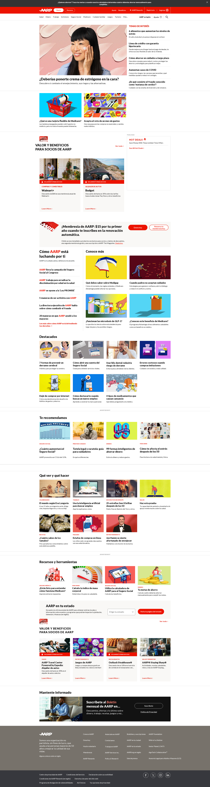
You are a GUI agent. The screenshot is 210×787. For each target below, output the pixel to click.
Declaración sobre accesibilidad (101, 775)
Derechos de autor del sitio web (86, 779)
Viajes (44, 659)
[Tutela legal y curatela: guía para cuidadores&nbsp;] (88, 431)
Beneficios (122, 10)
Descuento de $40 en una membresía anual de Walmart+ (59, 195)
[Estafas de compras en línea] (88, 523)
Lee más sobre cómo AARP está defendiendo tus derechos (58, 324)
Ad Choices (81, 783)
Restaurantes (114, 659)
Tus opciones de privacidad (100, 783)
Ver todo (118, 146)
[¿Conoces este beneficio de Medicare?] (150, 306)
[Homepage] (45, 10)
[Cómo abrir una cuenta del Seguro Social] (88, 350)
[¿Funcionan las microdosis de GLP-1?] (106, 306)
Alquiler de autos (93, 186)
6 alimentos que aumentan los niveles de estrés (149, 32)
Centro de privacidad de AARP (50, 775)
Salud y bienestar (149, 659)
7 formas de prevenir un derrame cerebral (51, 364)
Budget (89, 190)
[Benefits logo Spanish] (44, 141)
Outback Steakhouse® (120, 662)
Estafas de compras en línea (87, 538)
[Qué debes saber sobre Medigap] (106, 267)
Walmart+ (48, 190)
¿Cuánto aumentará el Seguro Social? (51, 450)
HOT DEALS (136, 139)
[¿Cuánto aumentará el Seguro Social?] (54, 431)
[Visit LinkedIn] (168, 775)
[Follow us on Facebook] (146, 775)
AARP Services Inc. (112, 752)
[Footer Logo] (56, 734)
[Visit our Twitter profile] (153, 775)
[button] (166, 17)
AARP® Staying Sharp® (154, 662)
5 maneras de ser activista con (57, 298)
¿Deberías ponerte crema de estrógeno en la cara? (79, 79)
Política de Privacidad (149, 712)
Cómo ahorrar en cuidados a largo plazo (149, 58)
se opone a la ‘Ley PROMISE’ (57, 290)
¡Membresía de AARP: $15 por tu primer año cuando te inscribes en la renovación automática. (92, 230)
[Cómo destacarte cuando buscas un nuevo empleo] (88, 383)
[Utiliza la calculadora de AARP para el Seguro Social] (120, 574)
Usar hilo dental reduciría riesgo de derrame (119, 364)
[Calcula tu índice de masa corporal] (87, 574)
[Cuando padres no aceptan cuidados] (150, 267)
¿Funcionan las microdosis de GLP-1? (104, 321)
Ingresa (162, 10)
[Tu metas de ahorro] (154, 575)
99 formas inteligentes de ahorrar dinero (120, 450)
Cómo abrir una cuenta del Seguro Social (86, 364)
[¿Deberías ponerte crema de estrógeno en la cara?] (83, 50)
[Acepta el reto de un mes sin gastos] (105, 105)
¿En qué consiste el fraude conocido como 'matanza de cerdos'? (147, 83)
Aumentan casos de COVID (142, 70)
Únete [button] (58, 10)
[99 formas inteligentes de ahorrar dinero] (121, 431)
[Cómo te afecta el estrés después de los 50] (155, 431)
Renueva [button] (70, 10)
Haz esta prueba (148, 503)
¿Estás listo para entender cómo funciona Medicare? (52, 589)
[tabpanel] (155, 17)
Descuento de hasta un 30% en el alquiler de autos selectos (54, 672)
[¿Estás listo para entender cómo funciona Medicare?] (54, 574)
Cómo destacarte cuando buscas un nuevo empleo (86, 397)
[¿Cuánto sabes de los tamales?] (54, 523)
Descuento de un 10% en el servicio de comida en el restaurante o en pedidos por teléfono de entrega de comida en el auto (122, 666)
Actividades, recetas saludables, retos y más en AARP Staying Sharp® (154, 666)
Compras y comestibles (52, 186)
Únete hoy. (119, 243)
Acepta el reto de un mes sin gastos (102, 121)
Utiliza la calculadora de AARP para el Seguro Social (119, 589)
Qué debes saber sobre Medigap (102, 282)
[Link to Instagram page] (160, 775)
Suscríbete (148, 706)
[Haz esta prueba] (155, 488)
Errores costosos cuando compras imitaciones (152, 364)
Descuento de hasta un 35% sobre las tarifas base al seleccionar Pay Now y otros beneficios (103, 195)
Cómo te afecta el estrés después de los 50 (153, 450)
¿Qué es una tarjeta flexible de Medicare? (60, 121)
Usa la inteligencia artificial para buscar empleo (86, 504)
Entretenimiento (82, 659)
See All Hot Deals (136, 148)
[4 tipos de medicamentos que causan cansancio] (121, 383)
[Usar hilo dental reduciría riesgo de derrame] (121, 350)
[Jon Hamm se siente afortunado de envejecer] (121, 523)
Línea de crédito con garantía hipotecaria (144, 44)
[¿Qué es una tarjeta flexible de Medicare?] (60, 105)
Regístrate (151, 10)
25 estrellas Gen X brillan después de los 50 (119, 504)
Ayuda (114, 10)
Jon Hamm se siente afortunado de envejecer (119, 539)
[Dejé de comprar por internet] (54, 383)
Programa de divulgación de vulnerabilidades (56, 783)
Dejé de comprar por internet (54, 396)
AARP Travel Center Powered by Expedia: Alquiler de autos (52, 665)
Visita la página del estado (151, 611)
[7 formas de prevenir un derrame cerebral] (54, 350)
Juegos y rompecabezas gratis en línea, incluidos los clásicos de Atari (88, 666)
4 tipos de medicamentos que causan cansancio (121, 397)
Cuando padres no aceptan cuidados (148, 282)
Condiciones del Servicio (75, 775)
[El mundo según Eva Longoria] (54, 488)
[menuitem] (41, 18)
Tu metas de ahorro (148, 589)
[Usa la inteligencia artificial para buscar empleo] (88, 488)
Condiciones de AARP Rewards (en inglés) (55, 779)
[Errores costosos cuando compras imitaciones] (155, 350)
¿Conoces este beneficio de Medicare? (149, 321)
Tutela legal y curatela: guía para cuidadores (88, 450)
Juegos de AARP (83, 662)
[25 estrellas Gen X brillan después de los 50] (121, 488)
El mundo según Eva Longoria (54, 503)
